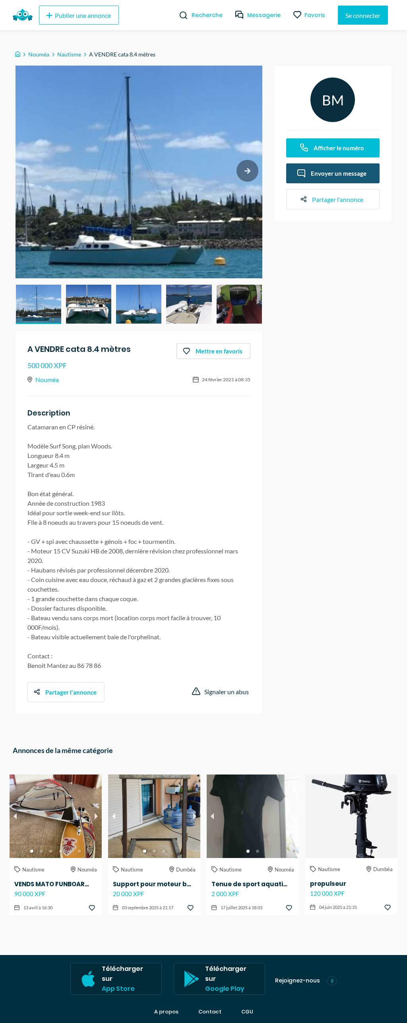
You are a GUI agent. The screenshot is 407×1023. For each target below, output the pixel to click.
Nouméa (38, 54)
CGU (247, 1012)
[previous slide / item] (15, 816)
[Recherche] (180, 15)
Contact (209, 1012)
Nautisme (69, 54)
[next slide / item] (247, 171)
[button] (39, 304)
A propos (166, 1012)
